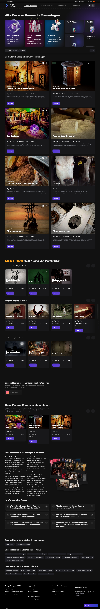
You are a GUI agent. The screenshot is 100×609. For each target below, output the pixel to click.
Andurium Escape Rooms (23, 544)
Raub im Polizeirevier (61, 354)
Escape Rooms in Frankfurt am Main (65, 570)
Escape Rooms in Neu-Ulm (53, 557)
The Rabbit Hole (58, 317)
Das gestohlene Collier (38, 317)
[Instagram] (88, 1)
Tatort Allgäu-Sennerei (63, 136)
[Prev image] (88, 266)
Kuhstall (56, 184)
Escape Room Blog (33, 591)
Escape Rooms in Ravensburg (70, 557)
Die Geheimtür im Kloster (13, 281)
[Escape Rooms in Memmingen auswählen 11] (56, 472)
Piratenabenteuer (15, 231)
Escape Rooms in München (28, 570)
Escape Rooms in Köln (29, 573)
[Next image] (93, 266)
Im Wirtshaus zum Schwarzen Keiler (36, 353)
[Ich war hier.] (46, 63)
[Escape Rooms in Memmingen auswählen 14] (70, 468)
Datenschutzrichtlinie (58, 594)
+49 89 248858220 (79, 1)
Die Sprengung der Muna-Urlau (59, 281)
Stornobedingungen (34, 599)
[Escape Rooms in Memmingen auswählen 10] (73, 485)
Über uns (30, 594)
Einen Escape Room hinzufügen (14, 591)
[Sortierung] (92, 50)
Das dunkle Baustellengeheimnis (22, 184)
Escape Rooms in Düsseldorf (13, 573)
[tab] (8, 50)
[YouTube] (91, 1)
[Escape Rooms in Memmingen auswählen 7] (80, 468)
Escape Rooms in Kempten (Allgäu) (37, 554)
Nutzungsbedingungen (58, 591)
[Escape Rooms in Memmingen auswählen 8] (71, 477)
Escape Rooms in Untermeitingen (14, 560)
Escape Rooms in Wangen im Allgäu (15, 557)
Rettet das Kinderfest (38, 282)
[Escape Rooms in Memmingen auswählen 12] (63, 484)
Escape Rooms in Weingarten (35, 557)
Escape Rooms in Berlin (12, 570)
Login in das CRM (10, 589)
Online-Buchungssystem (12, 594)
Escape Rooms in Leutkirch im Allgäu (15, 554)
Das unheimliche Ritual (13, 353)
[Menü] (91, 5)
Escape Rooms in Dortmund (46, 573)
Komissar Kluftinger (14, 317)
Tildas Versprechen (61, 231)
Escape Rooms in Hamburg (45, 570)
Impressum (55, 589)
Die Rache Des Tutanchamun (20, 88)
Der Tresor (79, 317)
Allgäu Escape (9, 544)
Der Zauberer (13, 136)
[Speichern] (43, 63)
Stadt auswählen (33, 589)
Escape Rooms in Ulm (87, 557)
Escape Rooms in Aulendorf (75, 554)
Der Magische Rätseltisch (64, 88)
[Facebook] (86, 1)
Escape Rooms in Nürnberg (84, 570)
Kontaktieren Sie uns (34, 596)
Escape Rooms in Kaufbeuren (57, 554)
